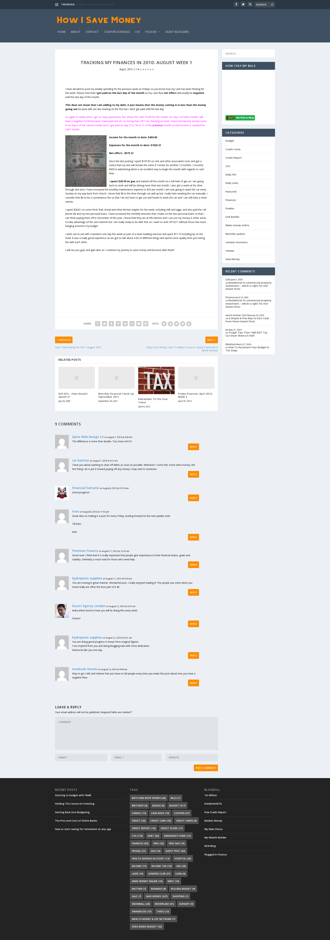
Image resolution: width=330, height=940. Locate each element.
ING (181, 866)
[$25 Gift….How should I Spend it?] (76, 378)
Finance (230, 297)
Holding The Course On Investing (74, 803)
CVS (137, 32)
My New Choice (213, 829)
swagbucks (141, 911)
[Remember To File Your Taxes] (156, 380)
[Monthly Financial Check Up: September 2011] (116, 378)
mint (173, 881)
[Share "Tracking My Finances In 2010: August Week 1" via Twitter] (104, 323)
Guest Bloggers (177, 32)
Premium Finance (85, 551)
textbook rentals (84, 669)
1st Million (210, 795)
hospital (182, 858)
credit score (172, 828)
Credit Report (234, 157)
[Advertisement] (136, 276)
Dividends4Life (213, 803)
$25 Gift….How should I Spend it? (73, 395)
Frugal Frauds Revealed (89, 4)
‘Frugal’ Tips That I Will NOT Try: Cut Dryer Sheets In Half (247, 334)
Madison (231, 344)
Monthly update (235, 233)
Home (62, 32)
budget (230, 140)
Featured (231, 191)
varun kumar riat (236, 315)
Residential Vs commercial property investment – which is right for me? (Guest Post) (249, 285)
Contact (92, 32)
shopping (180, 896)
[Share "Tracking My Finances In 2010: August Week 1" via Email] (138, 323)
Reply (193, 446)
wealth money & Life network (153, 919)
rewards (158, 888)
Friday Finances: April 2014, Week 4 (195, 395)
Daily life (231, 174)
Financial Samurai (85, 488)
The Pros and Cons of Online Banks (76, 820)
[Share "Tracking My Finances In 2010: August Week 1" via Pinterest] (118, 323)
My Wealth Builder (215, 837)
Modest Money (213, 820)
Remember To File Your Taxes (153, 400)
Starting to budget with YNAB (73, 795)
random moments (237, 242)
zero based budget (147, 926)
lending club (159, 873)
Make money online (237, 225)
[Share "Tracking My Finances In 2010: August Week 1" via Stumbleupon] (132, 323)
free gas (177, 843)
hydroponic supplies (87, 578)
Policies (151, 32)
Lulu (228, 279)
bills (175, 798)
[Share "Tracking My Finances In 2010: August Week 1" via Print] (145, 323)
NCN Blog (210, 846)
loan (180, 873)
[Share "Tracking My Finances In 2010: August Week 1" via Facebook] (97, 323)
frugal (139, 851)
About (75, 32)
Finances (231, 200)
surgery (186, 903)
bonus (158, 805)
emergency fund (177, 835)
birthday (139, 805)
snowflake (164, 903)
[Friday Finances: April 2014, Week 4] (196, 378)
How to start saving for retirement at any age (83, 829)
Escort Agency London (89, 606)
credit (138, 820)
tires (75, 511)
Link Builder (232, 216)
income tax (161, 866)
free (158, 843)
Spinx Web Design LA (88, 437)
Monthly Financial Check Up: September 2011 (116, 395)
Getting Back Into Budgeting (72, 812)
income (139, 866)
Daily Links (232, 183)
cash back (160, 813)
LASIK (137, 873)
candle (139, 813)
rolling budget (183, 888)
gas (155, 851)
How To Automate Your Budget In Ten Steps (247, 349)
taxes (162, 911)
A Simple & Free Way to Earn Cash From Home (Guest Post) (247, 320)
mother (139, 888)
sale (136, 896)
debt (153, 835)
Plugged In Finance (215, 854)
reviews (230, 250)
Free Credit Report (215, 812)
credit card (160, 820)
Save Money (233, 259)
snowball (141, 903)
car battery (80, 460)
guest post (175, 851)
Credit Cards (233, 149)
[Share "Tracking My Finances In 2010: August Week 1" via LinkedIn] (125, 323)
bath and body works (149, 798)
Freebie (230, 208)
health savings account (150, 858)
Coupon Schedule (117, 32)
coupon (181, 813)
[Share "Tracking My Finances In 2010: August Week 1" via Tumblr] (111, 323)
